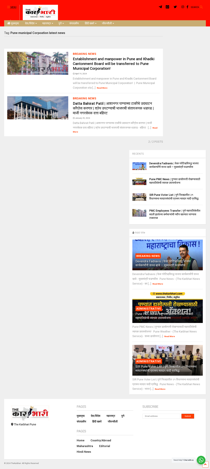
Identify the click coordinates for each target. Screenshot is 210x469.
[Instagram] (182, 7)
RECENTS (138, 153)
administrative (148, 308)
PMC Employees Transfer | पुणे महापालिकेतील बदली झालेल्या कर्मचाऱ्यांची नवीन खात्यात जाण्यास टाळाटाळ (174, 214)
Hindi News (84, 451)
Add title (139, 232)
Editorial (104, 446)
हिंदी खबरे (89, 23)
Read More (102, 88)
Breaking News (84, 53)
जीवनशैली (107, 23)
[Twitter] (175, 7)
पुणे (60, 23)
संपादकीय (74, 23)
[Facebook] (187, 7)
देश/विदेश (30, 23)
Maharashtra (85, 446)
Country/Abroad (101, 440)
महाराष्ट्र (46, 23)
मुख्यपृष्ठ (15, 23)
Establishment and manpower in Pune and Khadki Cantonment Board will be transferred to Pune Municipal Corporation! (113, 64)
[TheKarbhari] (39, 12)
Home (80, 440)
